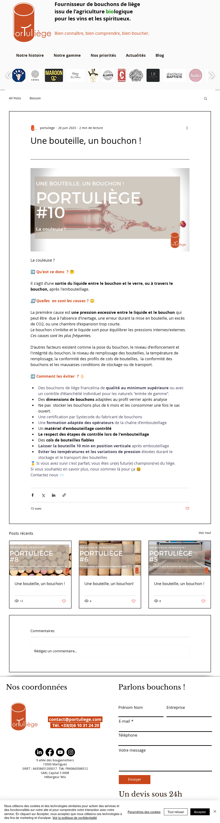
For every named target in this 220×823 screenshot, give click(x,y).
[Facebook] (50, 752)
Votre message (132, 750)
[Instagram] (71, 752)
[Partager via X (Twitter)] (43, 495)
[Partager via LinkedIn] (54, 495)
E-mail (124, 721)
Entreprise (176, 707)
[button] (18, 75)
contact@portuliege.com (75, 719)
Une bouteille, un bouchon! (109, 583)
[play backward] (8, 75)
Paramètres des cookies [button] (144, 812)
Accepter (200, 812)
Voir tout (205, 533)
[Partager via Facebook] (33, 495)
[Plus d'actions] (186, 127)
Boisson (35, 98)
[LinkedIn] (39, 752)
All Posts (15, 98)
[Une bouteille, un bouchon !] (40, 558)
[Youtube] (60, 752)
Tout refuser (176, 812)
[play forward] (211, 75)
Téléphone (127, 735)
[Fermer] (214, 812)
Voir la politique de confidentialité (74, 817)
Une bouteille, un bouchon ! (40, 583)
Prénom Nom (130, 707)
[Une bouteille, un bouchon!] (110, 558)
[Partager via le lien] (64, 495)
